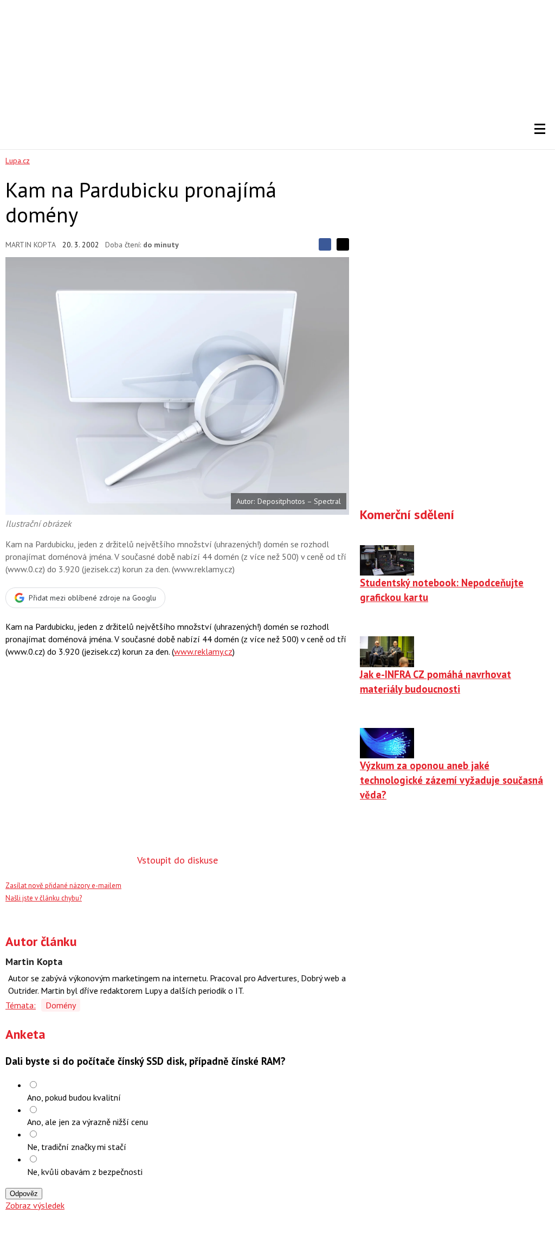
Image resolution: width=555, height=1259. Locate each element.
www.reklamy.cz (203, 651)
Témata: (20, 1005)
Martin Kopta (30, 245)
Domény (61, 1005)
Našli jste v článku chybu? (43, 898)
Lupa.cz (17, 160)
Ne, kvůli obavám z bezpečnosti (85, 1171)
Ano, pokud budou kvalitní (74, 1097)
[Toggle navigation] (540, 129)
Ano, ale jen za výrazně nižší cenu (87, 1121)
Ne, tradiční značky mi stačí (76, 1146)
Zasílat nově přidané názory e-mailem (63, 885)
